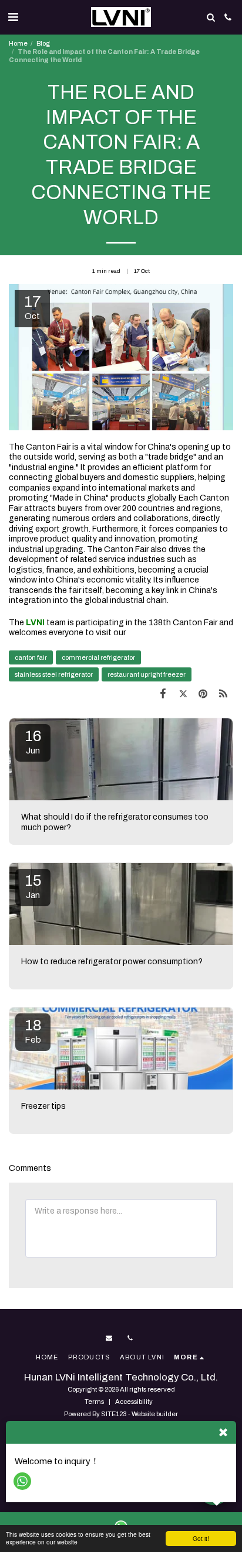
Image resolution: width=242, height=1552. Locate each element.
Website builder (155, 1413)
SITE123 (114, 1413)
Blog (43, 43)
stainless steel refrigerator (54, 674)
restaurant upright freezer (146, 674)
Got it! (201, 1538)
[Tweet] (183, 694)
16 (33, 741)
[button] (13, 17)
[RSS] (223, 694)
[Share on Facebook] (163, 694)
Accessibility (134, 1401)
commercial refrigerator (98, 657)
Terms (94, 1401)
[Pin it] (203, 694)
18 (33, 1030)
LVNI (34, 622)
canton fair (31, 657)
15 (33, 886)
